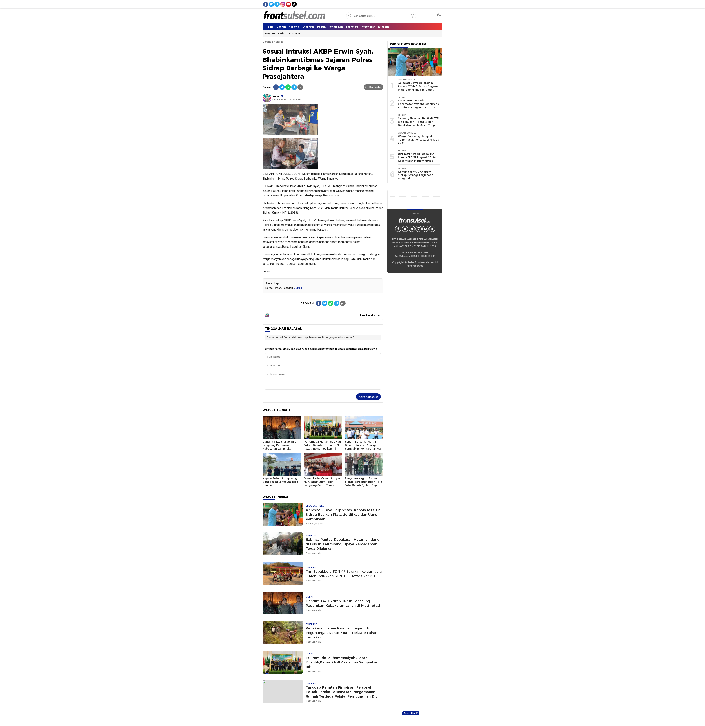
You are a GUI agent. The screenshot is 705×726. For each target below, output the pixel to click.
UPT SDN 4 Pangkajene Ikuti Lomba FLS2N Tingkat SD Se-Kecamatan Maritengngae (417, 157)
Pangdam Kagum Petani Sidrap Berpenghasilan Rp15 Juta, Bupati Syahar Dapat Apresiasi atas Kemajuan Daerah (364, 485)
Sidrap (279, 41)
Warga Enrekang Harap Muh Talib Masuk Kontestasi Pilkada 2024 (418, 139)
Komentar (375, 86)
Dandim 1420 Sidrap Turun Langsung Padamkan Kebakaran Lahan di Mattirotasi (280, 446)
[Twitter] (282, 87)
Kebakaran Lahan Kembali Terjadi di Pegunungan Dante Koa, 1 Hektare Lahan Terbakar (341, 633)
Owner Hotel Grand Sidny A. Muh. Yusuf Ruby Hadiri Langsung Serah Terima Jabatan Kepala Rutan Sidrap (322, 485)
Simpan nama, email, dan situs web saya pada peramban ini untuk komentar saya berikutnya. (321, 348)
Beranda (268, 41)
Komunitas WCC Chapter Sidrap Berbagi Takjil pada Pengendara (415, 175)
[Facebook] (276, 87)
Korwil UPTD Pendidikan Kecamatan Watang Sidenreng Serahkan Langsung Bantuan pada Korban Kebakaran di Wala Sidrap (418, 107)
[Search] (412, 15)
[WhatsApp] (288, 87)
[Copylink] (300, 87)
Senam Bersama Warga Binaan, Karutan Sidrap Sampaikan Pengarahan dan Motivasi (363, 446)
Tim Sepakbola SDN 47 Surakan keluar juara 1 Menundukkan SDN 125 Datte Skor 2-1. (344, 573)
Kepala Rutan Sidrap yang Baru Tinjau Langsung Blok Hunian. (280, 482)
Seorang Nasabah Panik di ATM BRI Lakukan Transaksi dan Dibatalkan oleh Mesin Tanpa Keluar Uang (418, 123)
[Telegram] (294, 87)
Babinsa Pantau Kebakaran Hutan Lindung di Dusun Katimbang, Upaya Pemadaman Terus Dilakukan (342, 544)
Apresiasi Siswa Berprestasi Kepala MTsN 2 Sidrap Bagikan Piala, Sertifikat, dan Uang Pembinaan (343, 514)
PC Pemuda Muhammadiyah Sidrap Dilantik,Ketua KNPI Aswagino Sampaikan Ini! (322, 445)
